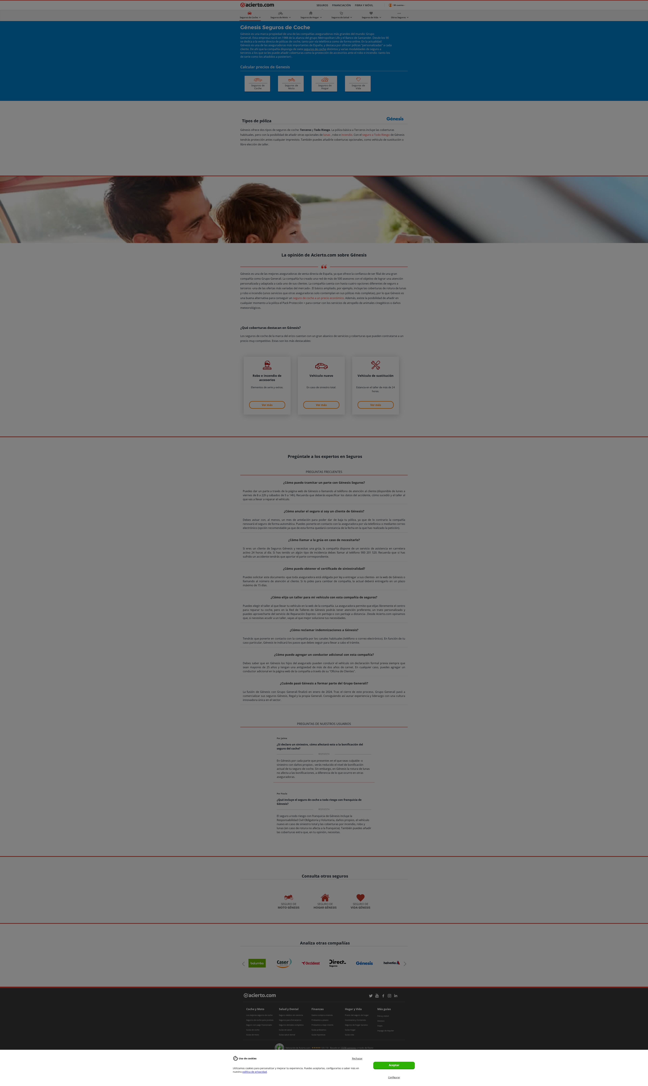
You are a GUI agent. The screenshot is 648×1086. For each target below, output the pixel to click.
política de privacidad (254, 1071)
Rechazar (357, 1058)
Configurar (394, 1077)
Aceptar (394, 1065)
